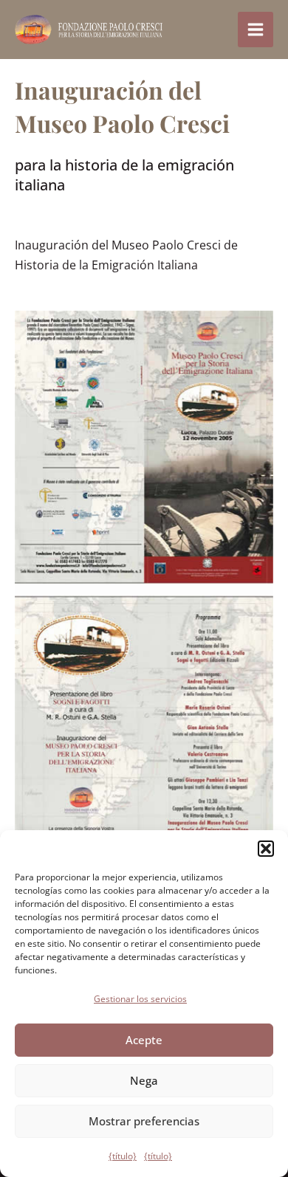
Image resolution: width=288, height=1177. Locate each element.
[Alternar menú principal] (255, 29)
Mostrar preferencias (144, 1121)
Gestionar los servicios (140, 999)
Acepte (144, 1039)
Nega (144, 1080)
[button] (265, 848)
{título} (123, 1156)
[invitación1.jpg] (144, 590)
